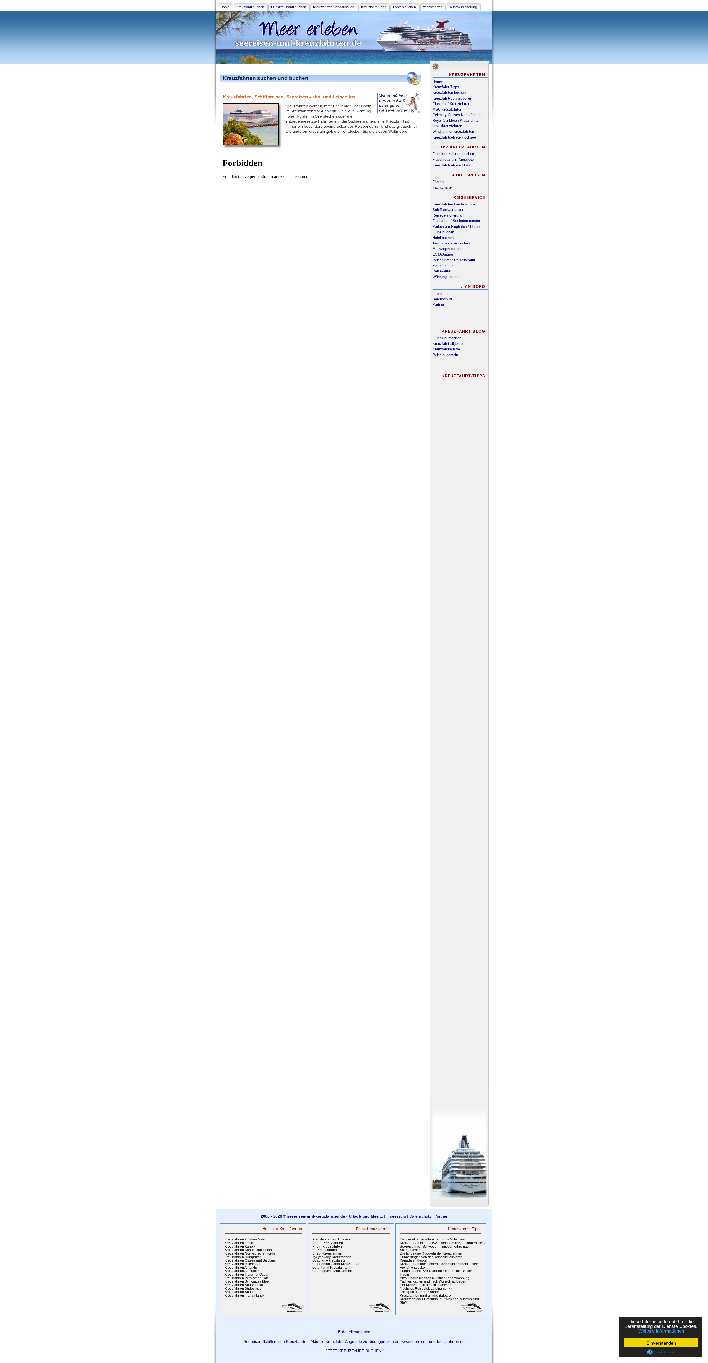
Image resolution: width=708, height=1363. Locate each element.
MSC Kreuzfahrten (447, 109)
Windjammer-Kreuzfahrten (453, 131)
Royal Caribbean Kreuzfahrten (456, 120)
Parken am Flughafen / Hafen (456, 227)
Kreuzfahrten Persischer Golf (246, 1278)
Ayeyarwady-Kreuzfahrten (331, 1257)
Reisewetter (442, 271)
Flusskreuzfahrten (447, 338)
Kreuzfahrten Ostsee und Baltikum (250, 1260)
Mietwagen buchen (447, 249)
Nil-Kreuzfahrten (324, 1250)
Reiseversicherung (447, 215)
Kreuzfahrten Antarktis (241, 1267)
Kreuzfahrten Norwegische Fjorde (250, 1253)
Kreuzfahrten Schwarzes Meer (247, 1281)
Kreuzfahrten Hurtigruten (243, 1257)
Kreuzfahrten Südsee (240, 1292)
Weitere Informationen (661, 1331)
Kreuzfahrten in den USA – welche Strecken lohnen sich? (443, 1243)
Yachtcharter (443, 187)
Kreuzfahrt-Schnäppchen (452, 98)
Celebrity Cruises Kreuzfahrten (457, 115)
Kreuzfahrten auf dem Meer (245, 1239)
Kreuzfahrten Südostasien (244, 1288)
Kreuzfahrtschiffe (446, 349)
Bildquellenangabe (354, 1332)
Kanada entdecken (414, 1260)
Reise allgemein (445, 355)
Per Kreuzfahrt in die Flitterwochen (426, 1285)
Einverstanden (661, 1342)
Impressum (442, 293)
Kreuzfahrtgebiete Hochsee (454, 137)
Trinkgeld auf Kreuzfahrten (420, 1292)
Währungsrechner (446, 277)
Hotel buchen (443, 238)
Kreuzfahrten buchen (449, 92)
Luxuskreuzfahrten (447, 126)
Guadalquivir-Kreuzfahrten (332, 1271)
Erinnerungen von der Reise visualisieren (431, 1257)
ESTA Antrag (443, 254)
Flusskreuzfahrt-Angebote (453, 159)
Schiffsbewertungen (448, 210)
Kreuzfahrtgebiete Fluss (452, 165)
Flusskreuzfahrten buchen (453, 154)
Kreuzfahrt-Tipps (446, 87)
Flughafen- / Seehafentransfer (456, 221)
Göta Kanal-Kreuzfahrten (331, 1267)
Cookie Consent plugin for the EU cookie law (661, 1352)
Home (437, 81)
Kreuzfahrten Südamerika (244, 1285)
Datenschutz (443, 299)
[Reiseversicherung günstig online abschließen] (399, 103)
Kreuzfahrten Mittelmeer (243, 1264)
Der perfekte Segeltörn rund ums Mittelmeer (432, 1239)
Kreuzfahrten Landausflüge (454, 204)
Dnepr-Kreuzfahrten (327, 1253)
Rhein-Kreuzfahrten (327, 1246)
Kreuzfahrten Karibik (240, 1246)
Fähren (438, 182)
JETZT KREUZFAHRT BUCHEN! (354, 1351)
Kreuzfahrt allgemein (449, 344)
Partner (438, 305)
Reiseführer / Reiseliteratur (454, 260)
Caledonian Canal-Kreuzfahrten (336, 1264)
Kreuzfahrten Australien (242, 1271)
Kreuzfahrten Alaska (240, 1243)
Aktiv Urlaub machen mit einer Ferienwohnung (435, 1278)
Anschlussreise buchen (451, 243)
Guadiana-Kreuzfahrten (330, 1260)
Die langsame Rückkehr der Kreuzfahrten (431, 1253)
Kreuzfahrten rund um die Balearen (426, 1295)
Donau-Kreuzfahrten (327, 1243)
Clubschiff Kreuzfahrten (451, 104)
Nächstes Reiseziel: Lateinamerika (426, 1288)
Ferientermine (443, 266)
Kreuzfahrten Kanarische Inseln (248, 1250)
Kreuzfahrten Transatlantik (244, 1295)
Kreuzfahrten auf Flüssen (331, 1239)
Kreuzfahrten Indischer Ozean (247, 1274)
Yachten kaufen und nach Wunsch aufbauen (433, 1281)
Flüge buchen (443, 232)
